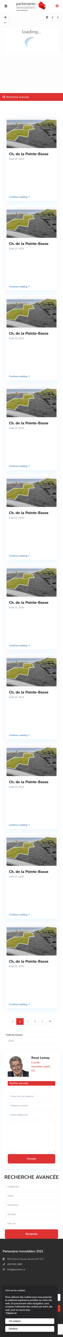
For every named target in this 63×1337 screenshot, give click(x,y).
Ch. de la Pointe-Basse (28, 154)
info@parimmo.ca (16, 1269)
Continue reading (18, 197)
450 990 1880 (14, 1264)
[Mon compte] (57, 6)
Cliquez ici (11, 1313)
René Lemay (40, 1058)
